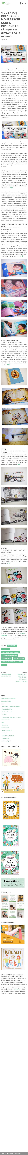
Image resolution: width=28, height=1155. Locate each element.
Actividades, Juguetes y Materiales (11, 706)
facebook (22, 633)
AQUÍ (11, 187)
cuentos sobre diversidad (8, 661)
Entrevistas (5, 725)
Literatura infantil (5, 719)
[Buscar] (25, 3)
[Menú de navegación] (22, 3)
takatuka (4, 665)
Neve (2, 1153)
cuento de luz (5, 648)
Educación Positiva (6, 701)
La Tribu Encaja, (16, 989)
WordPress (18, 1153)
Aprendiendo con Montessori (8, 698)
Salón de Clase (5, 727)
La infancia (4, 714)
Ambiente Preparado (7, 711)
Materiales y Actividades (8, 735)
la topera (19, 661)
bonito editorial (12, 645)
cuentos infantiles (6, 658)
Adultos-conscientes (7, 709)
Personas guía (5, 738)
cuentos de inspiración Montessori (10, 652)
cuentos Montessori (19, 658)
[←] (5, 3)
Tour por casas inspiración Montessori (11, 717)
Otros (2, 722)
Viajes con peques (5, 741)
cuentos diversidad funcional (9, 655)
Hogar (2, 703)
